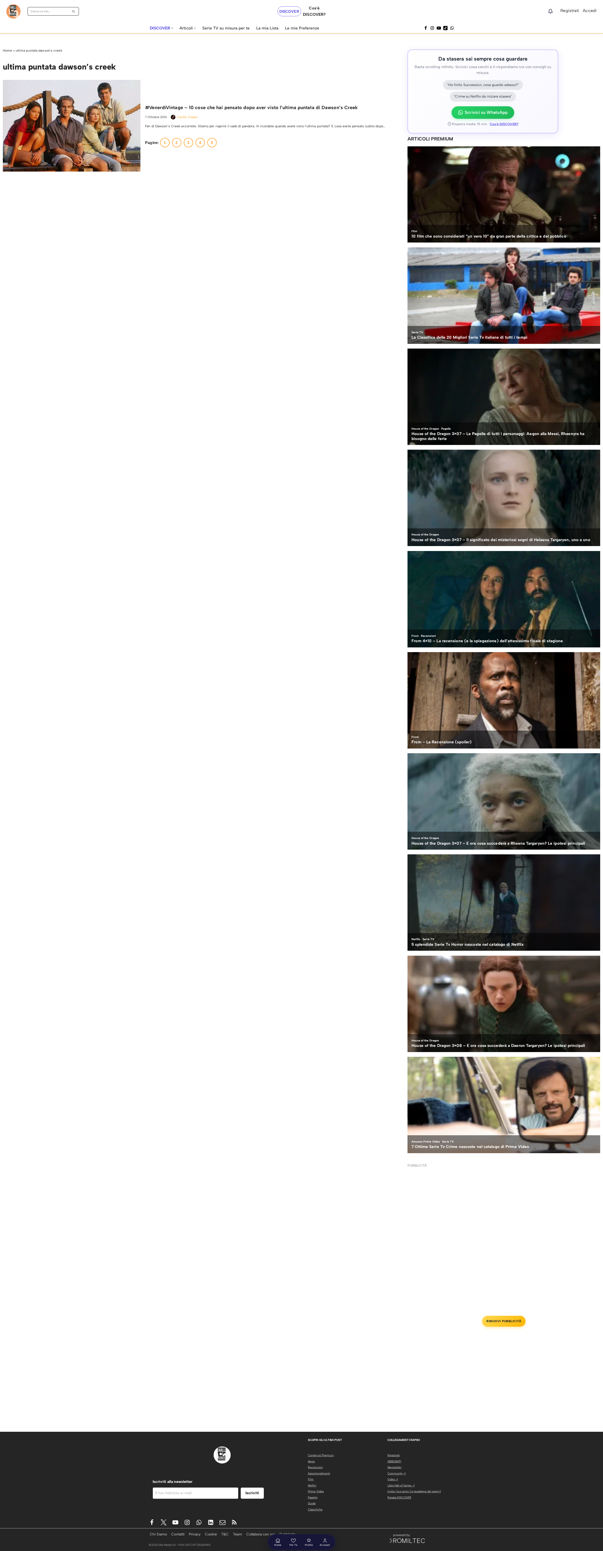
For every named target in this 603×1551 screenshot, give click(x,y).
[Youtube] (175, 1522)
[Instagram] (432, 28)
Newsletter (394, 1467)
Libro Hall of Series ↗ (401, 1485)
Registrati (569, 10)
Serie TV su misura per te (226, 28)
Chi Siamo (158, 1534)
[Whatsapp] (452, 28)
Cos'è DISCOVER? (504, 124)
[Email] (222, 1522)
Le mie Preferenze (302, 28)
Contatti (178, 1534)
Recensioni (315, 1467)
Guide (312, 1503)
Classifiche (315, 1509)
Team (237, 1534)
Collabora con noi (260, 1534)
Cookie (211, 1534)
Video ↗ (392, 1479)
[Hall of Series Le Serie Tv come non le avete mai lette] (13, 11)
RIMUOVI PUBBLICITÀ (503, 1321)
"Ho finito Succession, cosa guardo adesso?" (483, 85)
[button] (172, 28)
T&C (225, 1534)
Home (7, 51)
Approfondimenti (319, 1473)
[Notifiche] (550, 11)
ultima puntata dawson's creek (39, 51)
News (311, 1461)
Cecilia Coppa (187, 117)
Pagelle (313, 1497)
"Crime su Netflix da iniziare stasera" (483, 96)
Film (311, 1479)
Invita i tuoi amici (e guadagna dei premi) (414, 1491)
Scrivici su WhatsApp (486, 112)
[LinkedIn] (211, 1522)
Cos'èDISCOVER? (314, 11)
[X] (164, 1522)
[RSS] (234, 1522)
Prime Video (316, 1491)
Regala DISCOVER (399, 1497)
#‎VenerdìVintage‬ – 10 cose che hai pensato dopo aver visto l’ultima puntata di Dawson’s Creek (251, 107)
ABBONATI (394, 1461)
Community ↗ (396, 1473)
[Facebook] (426, 28)
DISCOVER (289, 11)
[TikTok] (445, 28)
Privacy (195, 1534)
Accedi (590, 10)
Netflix (312, 1485)
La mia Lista (267, 28)
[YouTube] (439, 28)
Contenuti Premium (321, 1455)
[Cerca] (73, 11)
